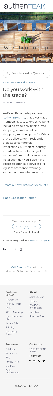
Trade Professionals (12, 371)
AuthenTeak (8, 82)
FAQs (8, 308)
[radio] (18, 226)
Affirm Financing (14, 312)
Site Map (10, 366)
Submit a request (40, 240)
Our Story (34, 312)
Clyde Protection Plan (14, 317)
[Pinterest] (39, 361)
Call (13, 267)
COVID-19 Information (35, 306)
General (21, 82)
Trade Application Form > (19, 198)
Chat (30, 267)
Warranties (11, 353)
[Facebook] (30, 361)
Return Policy (13, 323)
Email (20, 267)
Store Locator (36, 297)
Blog (8, 357)
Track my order (13, 304)
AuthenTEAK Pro (14, 117)
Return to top (11, 249)
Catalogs (10, 349)
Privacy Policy (13, 362)
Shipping (10, 327)
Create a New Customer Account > (25, 185)
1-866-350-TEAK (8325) (37, 350)
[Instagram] (34, 361)
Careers (33, 301)
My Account (12, 300)
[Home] (25, 8)
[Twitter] (43, 361)
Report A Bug (36, 316)
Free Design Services (12, 332)
